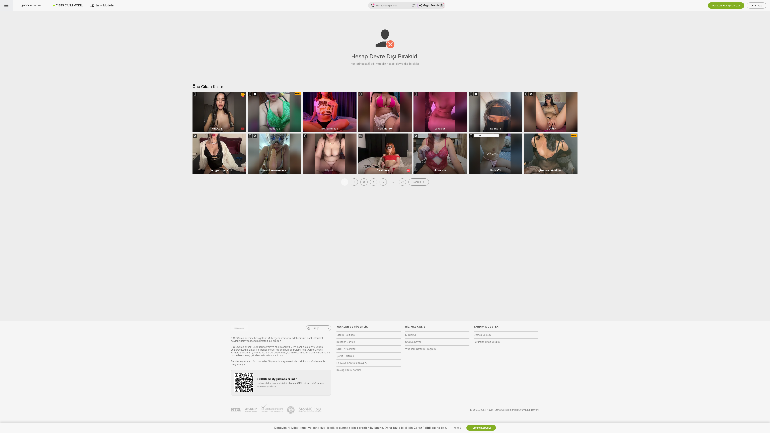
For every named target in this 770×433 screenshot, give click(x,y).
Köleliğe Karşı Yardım (348, 370)
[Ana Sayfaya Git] (31, 5)
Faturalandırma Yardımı (487, 342)
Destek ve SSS (482, 335)
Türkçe (315, 328)
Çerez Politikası (345, 356)
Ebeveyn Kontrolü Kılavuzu (351, 363)
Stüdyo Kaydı (413, 342)
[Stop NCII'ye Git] (310, 410)
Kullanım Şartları (345, 342)
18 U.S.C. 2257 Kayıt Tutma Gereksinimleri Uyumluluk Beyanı (504, 410)
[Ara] (413, 5)
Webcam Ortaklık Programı (420, 349)
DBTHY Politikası (346, 349)
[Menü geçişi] (6, 5)
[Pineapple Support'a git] (291, 410)
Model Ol (410, 335)
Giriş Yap (756, 5)
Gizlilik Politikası (345, 335)
